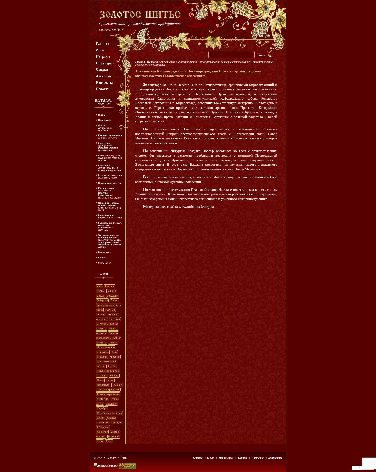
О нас (210, 457)
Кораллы (102, 356)
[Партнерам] (105, 63)
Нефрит (114, 375)
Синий (100, 417)
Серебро (102, 408)
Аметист (109, 286)
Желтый (110, 309)
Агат (99, 286)
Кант (114, 352)
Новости (152, 61)
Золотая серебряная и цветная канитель (108, 338)
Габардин (102, 300)
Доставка (258, 457)
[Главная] (102, 43)
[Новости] (103, 89)
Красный (115, 356)
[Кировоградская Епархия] (127, 460)
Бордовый (112, 295)
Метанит (102, 375)
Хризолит (102, 432)
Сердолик (111, 403)
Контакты (275, 457)
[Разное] (102, 257)
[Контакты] (104, 82)
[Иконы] (101, 114)
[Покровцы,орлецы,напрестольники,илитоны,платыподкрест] (110, 206)
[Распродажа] (104, 262)
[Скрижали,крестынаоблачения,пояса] (110, 176)
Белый (100, 291)
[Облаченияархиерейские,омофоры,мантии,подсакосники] (108, 146)
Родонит (117, 385)
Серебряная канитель (109, 413)
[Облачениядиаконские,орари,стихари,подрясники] (109, 167)
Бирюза (111, 291)
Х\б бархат (103, 427)
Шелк (100, 441)
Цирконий (113, 436)
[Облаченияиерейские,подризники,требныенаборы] (110, 157)
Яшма (109, 441)
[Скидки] (102, 69)
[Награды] (103, 56)
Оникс (100, 380)
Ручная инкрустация (108, 389)
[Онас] (100, 50)
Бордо (100, 295)
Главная (140, 61)
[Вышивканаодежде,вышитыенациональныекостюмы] (110, 226)
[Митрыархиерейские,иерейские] (106, 127)
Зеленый (115, 319)
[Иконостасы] (104, 120)
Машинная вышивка (108, 371)
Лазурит (112, 366)
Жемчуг (101, 314)
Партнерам (226, 457)
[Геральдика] (104, 252)
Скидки (242, 457)
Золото (113, 342)
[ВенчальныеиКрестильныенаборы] (110, 216)
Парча (110, 380)
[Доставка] (103, 76)
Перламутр (103, 385)
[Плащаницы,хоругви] (110, 182)
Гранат (114, 300)
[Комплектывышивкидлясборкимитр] (110, 136)
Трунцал (116, 422)
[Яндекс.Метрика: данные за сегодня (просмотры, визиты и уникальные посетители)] (106, 466)
